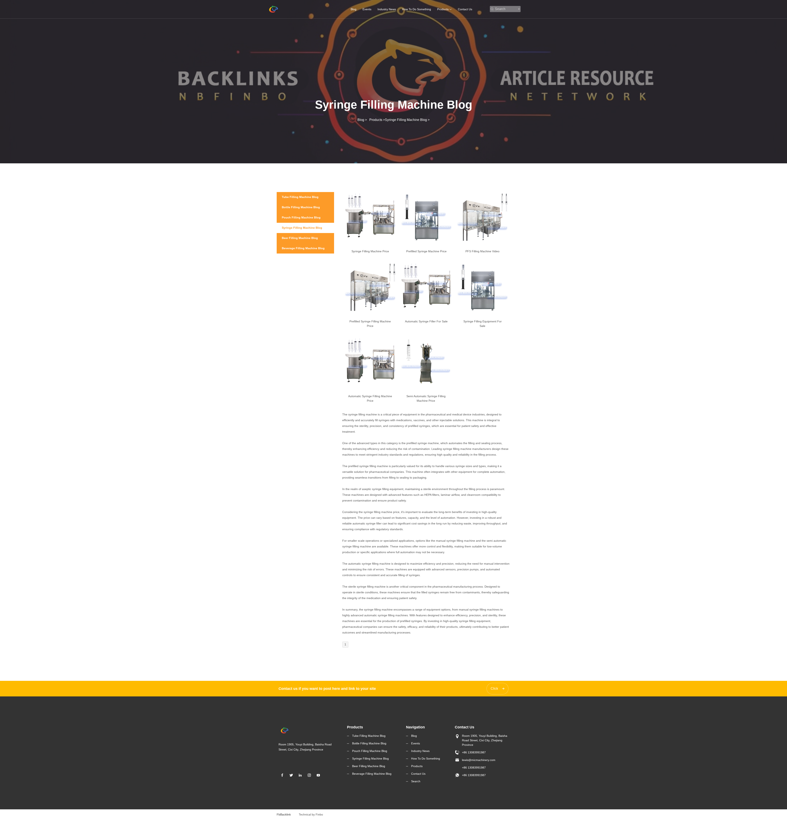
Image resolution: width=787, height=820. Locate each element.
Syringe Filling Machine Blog (370, 758)
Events (367, 9)
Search (415, 781)
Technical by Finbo (311, 814)
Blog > (362, 120)
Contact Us (465, 9)
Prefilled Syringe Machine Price (426, 251)
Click (494, 688)
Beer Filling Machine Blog (368, 766)
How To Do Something (416, 9)
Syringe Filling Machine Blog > (407, 120)
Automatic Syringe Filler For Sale (426, 321)
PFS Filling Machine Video (482, 251)
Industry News (387, 9)
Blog (353, 9)
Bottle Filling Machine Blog (369, 743)
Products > (377, 120)
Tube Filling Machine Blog (369, 735)
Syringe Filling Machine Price (370, 251)
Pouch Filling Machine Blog (369, 751)
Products (443, 9)
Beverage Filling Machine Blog (371, 773)
